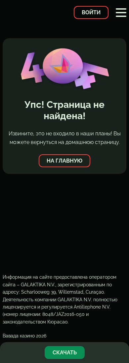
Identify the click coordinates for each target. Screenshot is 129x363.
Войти (91, 12)
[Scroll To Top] (120, 331)
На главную (64, 161)
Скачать (65, 352)
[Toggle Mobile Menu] (121, 12)
